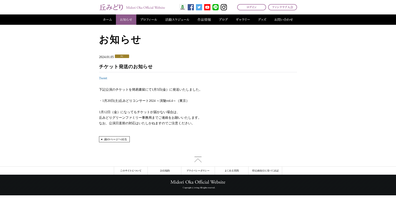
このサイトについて (130, 171)
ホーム (107, 19)
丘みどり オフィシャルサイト (132, 7)
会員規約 (164, 171)
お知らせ (126, 19)
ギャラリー (243, 19)
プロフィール (148, 19)
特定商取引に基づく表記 (265, 171)
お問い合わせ (283, 19)
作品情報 (204, 19)
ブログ (223, 19)
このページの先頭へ (198, 159)
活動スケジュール (177, 19)
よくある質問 (231, 171)
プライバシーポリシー (198, 171)
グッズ (262, 19)
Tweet (103, 78)
